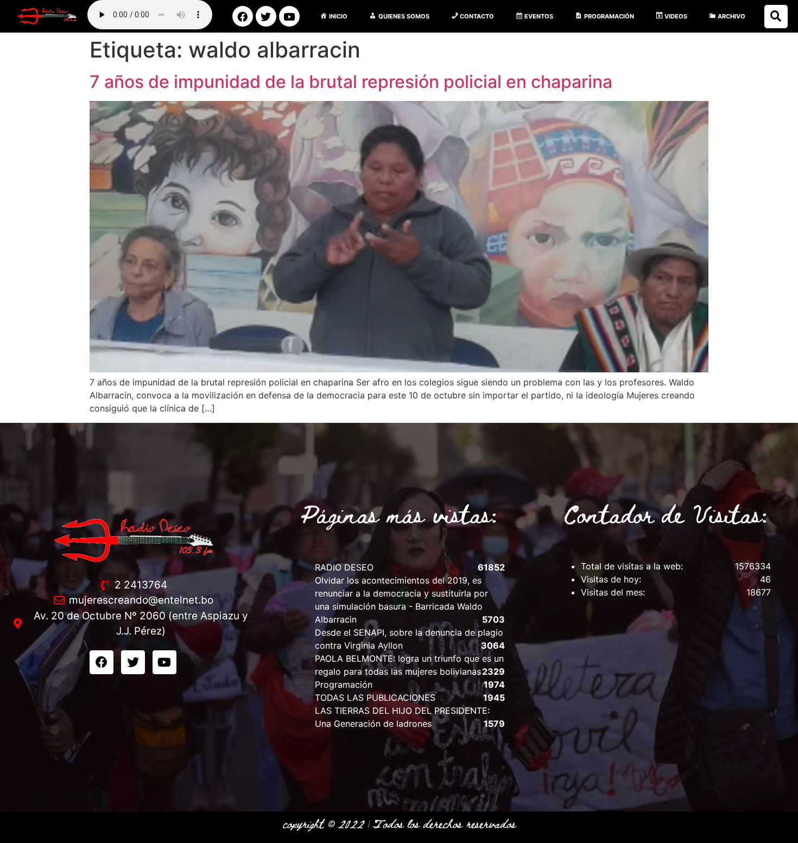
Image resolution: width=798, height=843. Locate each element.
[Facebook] (242, 16)
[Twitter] (266, 16)
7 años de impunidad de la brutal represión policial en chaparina (351, 81)
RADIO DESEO (344, 567)
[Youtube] (289, 16)
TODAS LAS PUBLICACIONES (375, 697)
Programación (343, 684)
